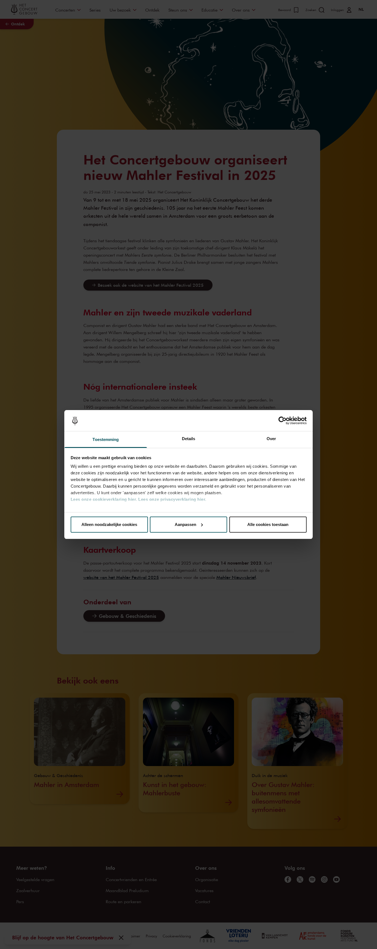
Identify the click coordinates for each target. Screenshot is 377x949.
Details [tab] (188, 438)
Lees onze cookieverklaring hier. (104, 499)
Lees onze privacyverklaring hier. (172, 499)
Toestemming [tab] (105, 439)
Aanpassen (185, 524)
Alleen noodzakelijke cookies (109, 524)
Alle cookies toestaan (267, 524)
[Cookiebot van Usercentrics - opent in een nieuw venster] (282, 420)
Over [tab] (271, 438)
